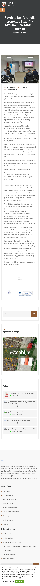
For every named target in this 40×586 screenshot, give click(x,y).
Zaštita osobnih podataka (11, 512)
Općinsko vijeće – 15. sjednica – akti (22, 393)
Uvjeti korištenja (8, 503)
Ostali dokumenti (8, 559)
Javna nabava (7, 550)
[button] (2, 10)
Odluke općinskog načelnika (12, 542)
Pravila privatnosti (8, 495)
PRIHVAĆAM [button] (19, 581)
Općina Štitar (23, 87)
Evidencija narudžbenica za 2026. (21, 420)
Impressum (6, 491)
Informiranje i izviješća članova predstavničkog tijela (19, 546)
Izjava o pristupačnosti (10, 499)
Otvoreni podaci (8, 516)
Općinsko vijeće (8, 538)
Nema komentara (11, 89)
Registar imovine (8, 520)
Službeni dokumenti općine (11, 534)
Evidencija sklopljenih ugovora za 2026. (22, 429)
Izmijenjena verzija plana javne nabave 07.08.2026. (22, 402)
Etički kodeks (7, 524)
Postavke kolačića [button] (8, 582)
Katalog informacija (9, 555)
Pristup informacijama (10, 508)
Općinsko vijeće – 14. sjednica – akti (22, 412)
